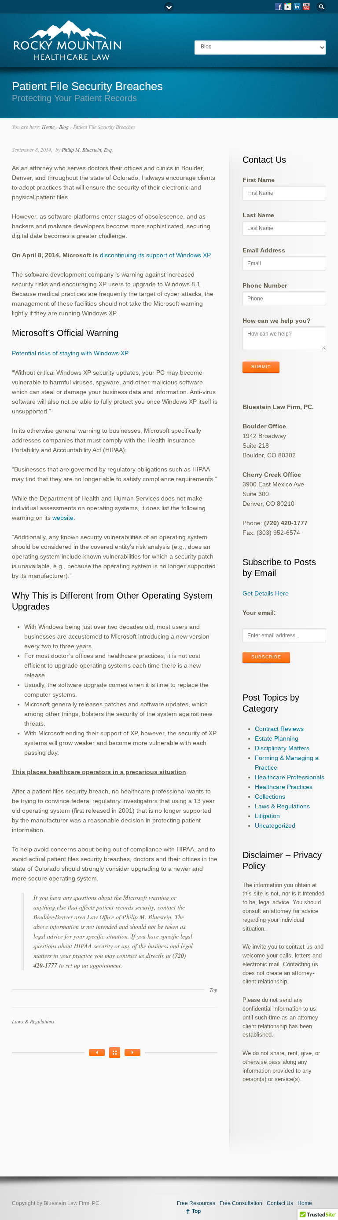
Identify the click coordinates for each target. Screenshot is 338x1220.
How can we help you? (276, 320)
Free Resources (196, 1203)
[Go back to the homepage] (67, 57)
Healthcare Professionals (289, 777)
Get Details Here (265, 593)
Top (213, 989)
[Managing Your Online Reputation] (97, 1052)
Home (48, 126)
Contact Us (280, 1203)
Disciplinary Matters (282, 748)
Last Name (258, 215)
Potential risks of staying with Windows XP (70, 353)
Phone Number (264, 285)
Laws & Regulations (33, 1021)
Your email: (259, 612)
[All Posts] (114, 1052)
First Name (258, 179)
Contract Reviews (279, 728)
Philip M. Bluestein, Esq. (87, 149)
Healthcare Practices (283, 786)
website (62, 517)
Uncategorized (275, 825)
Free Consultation (241, 1203)
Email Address (263, 250)
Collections (270, 796)
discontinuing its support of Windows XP (155, 255)
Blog (64, 126)
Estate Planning (276, 738)
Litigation (267, 815)
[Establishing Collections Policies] (132, 1052)
